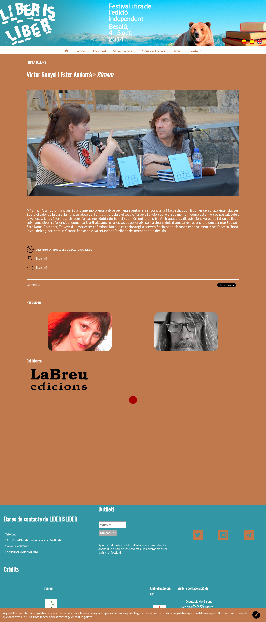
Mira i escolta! (123, 51)
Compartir (34, 284)
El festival (99, 51)
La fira (80, 51)
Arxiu (178, 51)
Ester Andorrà (79, 331)
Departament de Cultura (197, 607)
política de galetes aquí (177, 613)
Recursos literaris (153, 51)
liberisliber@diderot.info (21, 552)
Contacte (196, 51)
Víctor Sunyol (186, 331)
